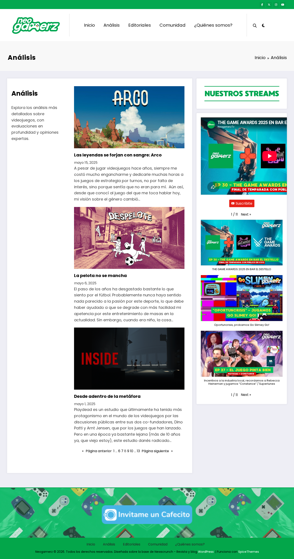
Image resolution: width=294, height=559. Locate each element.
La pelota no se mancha (100, 276)
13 (138, 451)
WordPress (206, 552)
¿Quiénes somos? (213, 25)
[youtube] (282, 4)
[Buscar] (254, 25)
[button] (246, 214)
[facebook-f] (262, 4)
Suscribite (244, 203)
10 (131, 451)
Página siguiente (157, 451)
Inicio (89, 25)
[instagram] (276, 4)
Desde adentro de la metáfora (107, 396)
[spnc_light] (263, 25)
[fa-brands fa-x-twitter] (269, 4)
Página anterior (97, 451)
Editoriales (139, 25)
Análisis (112, 25)
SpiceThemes (248, 552)
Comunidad (172, 25)
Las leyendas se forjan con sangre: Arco (118, 155)
